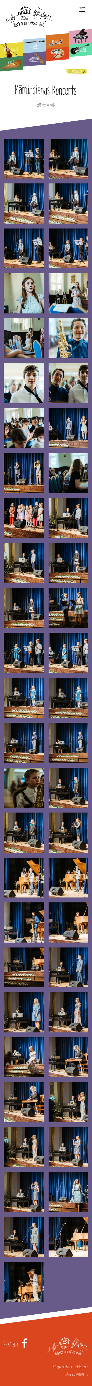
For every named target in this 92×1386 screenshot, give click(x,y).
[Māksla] (57, 53)
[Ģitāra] (80, 49)
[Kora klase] (57, 41)
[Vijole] (11, 50)
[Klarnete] (34, 45)
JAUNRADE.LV (82, 1375)
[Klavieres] (80, 37)
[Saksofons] (34, 59)
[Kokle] (11, 64)
